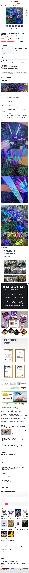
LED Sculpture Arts (24, 455)
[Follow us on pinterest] (27, 568)
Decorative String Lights (12, 455)
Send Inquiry (7, 41)
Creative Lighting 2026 (3, 546)
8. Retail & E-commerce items (4, 549)
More (1, 566)
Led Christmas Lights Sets (4, 561)
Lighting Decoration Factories (16, 559)
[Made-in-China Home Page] (14, 1)
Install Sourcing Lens (4, 569)
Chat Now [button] (22, 41)
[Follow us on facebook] (23, 568)
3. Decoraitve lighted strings (24, 546)
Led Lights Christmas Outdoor (14, 563)
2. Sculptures (16, 546)
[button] (1, 1)
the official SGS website (19, 426)
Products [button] (8, 3)
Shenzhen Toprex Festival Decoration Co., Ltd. (8, 35)
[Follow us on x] (24, 568)
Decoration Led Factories (24, 559)
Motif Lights (7, 455)
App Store (2, 568)
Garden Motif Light (16, 556)
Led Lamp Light (9, 559)
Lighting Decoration (10, 5)
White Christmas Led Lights (23, 563)
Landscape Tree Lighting (18, 455)
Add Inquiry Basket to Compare (14, 28)
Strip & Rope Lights (4, 456)
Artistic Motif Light (3, 556)
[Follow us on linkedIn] (20, 569)
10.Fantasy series (10, 549)
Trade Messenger (12, 568)
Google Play (7, 568)
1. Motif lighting (9, 546)
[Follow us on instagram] (25, 568)
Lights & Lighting (5, 5)
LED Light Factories (3, 559)
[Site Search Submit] (18, 3)
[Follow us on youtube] (26, 568)
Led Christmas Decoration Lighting (5, 563)
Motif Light (14, 5)
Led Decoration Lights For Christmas (13, 561)
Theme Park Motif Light (10, 556)
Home (1, 5)
